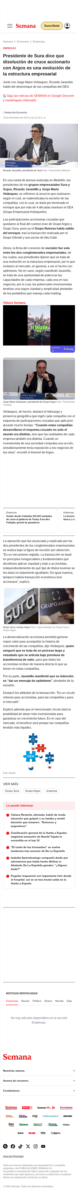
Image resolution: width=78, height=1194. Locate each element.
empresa (51, 790)
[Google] (5, 1146)
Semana (8, 41)
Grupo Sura (12, 790)
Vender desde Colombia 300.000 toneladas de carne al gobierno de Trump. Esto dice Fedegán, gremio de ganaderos (29, 519)
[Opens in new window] (13, 1146)
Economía (23, 41)
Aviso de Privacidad (17, 1156)
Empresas (39, 41)
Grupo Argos (32, 790)
